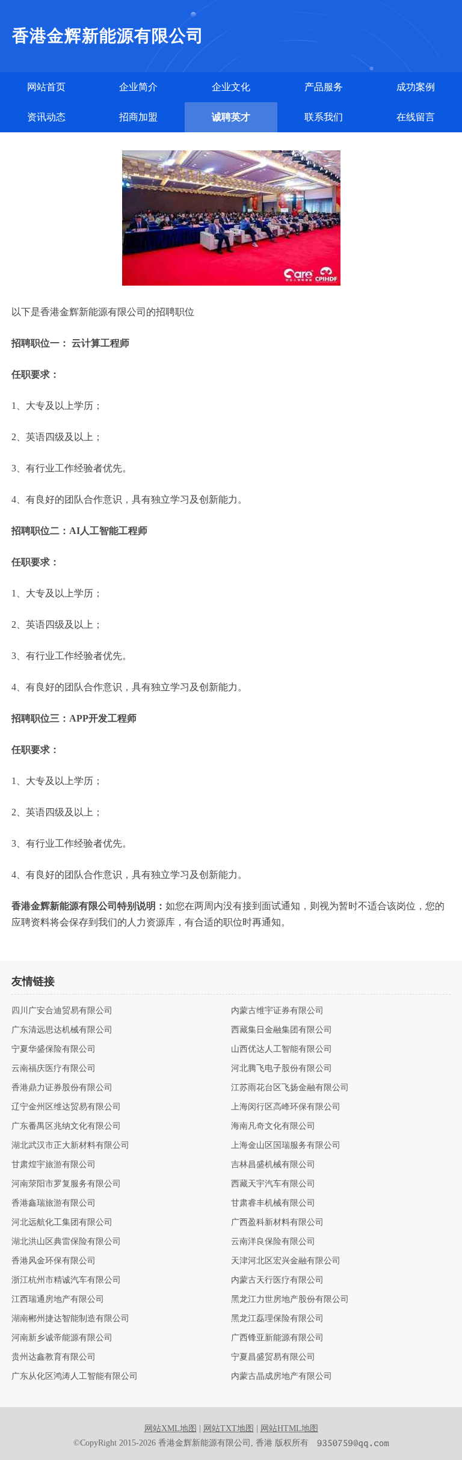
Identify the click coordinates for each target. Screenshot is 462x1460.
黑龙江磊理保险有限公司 (277, 1318)
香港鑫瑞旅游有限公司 (53, 1203)
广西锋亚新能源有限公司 (277, 1338)
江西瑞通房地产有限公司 (57, 1299)
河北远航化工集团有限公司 (61, 1222)
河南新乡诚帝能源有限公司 (61, 1338)
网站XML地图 (170, 1428)
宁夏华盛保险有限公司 (53, 1049)
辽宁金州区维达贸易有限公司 (66, 1107)
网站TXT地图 (228, 1428)
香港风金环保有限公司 (53, 1261)
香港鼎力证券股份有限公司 (61, 1088)
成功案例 (415, 87)
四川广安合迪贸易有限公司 (61, 1011)
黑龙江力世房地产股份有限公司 (290, 1299)
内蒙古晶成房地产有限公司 (281, 1376)
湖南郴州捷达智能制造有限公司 (70, 1318)
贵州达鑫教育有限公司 (53, 1357)
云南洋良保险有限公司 (273, 1242)
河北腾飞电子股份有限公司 (281, 1068)
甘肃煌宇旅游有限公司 (53, 1165)
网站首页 (46, 87)
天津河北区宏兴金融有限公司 (285, 1261)
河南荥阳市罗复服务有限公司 (66, 1184)
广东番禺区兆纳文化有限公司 (66, 1126)
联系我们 (323, 117)
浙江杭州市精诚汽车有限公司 (66, 1280)
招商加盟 (138, 117)
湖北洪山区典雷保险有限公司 (66, 1242)
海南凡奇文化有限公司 (273, 1126)
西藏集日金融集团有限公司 (281, 1030)
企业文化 (231, 87)
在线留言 (415, 117)
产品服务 (323, 87)
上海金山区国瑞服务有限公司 (285, 1145)
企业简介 (138, 87)
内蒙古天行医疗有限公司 (277, 1280)
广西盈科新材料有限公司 (277, 1222)
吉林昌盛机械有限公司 (273, 1165)
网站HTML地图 (289, 1428)
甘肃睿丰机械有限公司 (273, 1203)
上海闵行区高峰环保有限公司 (285, 1107)
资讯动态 (46, 117)
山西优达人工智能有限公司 (281, 1049)
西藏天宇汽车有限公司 (273, 1184)
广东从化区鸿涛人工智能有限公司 (74, 1376)
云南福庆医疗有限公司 (53, 1068)
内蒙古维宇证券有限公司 (277, 1011)
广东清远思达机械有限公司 (61, 1030)
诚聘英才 (231, 117)
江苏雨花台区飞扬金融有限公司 (290, 1088)
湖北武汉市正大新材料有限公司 (70, 1145)
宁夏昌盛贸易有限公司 (273, 1357)
